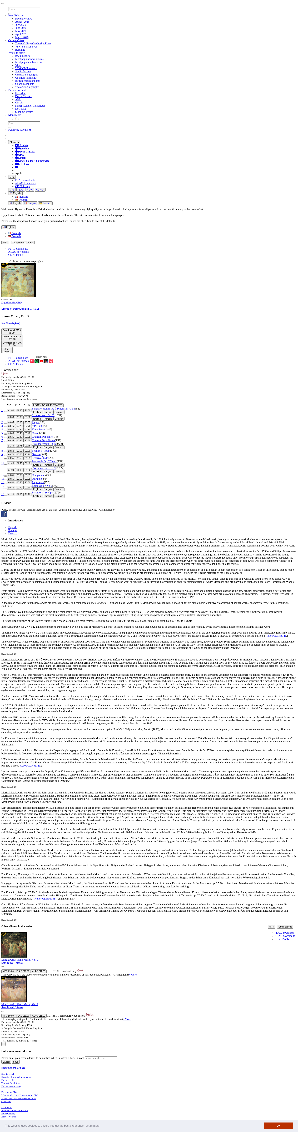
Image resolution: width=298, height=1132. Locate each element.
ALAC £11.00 (38, 971)
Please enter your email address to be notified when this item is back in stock (42, 1058)
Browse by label (17, 90)
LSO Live (20, 108)
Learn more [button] (93, 1125)
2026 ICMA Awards (26, 68)
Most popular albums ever (29, 62)
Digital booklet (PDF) (11, 302)
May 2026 (20, 31)
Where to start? (16, 52)
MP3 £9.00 (8, 971)
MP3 (12, 176)
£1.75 (11, 445)
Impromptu (38, 482)
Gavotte (36, 454)
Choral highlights (24, 83)
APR (18, 99)
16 (2, 494)
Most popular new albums (29, 59)
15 (2, 487)
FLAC (20, 189)
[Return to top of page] (13, 1067)
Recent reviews (23, 18)
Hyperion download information (16, 1077)
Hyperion (20, 93)
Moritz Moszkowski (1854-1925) (20, 308)
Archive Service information (14, 1110)
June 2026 (20, 27)
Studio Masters (23, 71)
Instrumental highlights (27, 80)
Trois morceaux (44, 443)
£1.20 (11, 494)
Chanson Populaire (42, 436)
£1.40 (11, 463)
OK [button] (278, 1125)
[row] (149, 954)
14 (2, 482)
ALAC (30, 189)
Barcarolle (44, 461)
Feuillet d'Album (41, 450)
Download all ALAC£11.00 (12, 344)
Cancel (6, 1061)
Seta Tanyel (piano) (10, 323)
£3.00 (11, 417)
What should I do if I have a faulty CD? (19, 1095)
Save (15, 1061)
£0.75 (11, 426)
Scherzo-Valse (43, 492)
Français (23, 196)
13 (2, 478)
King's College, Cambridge (30, 105)
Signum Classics (24, 111)
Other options (285, 926)
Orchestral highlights (26, 74)
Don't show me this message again (24, 261)
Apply (18, 173)
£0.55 (11, 458)
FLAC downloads (25, 180)
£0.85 (11, 475)
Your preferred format (22, 242)
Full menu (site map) (19, 129)
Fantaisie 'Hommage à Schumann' (53, 408)
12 (2, 475)
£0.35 (11, 437)
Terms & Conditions (10, 1083)
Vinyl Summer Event (26, 46)
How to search (7, 1074)
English (16, 203)
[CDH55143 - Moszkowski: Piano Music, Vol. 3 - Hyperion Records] (18, 296)
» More (133, 974)
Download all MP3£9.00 (12, 331)
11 (2, 463)
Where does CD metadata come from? (18, 1098)
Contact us (6, 1101)
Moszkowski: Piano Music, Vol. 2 (19, 959)
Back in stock (22, 55)
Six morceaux (43, 415)
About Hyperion (9, 1116)
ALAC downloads (25, 183)
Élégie (35, 422)
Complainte (38, 475)
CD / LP (40, 189)
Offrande (37, 478)
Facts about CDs (9, 1092)
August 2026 (22, 21)
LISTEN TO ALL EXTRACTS (47, 405)
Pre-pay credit (7, 1080)
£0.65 (11, 422)
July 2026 (20, 24)
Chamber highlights (26, 77)
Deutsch (23, 199)
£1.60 (11, 410)
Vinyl (18, 65)
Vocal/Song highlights (27, 86)
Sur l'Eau (37, 425)
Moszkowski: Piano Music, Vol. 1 (19, 1004)
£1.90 (11, 470)
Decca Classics (23, 96)
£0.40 (11, 433)
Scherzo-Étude (40, 457)
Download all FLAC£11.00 (12, 337)
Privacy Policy (8, 1113)
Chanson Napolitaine (43, 440)
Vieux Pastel (39, 429)
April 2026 (21, 34)
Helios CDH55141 (276, 635)
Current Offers (16, 40)
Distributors (6, 1107)
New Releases (16, 15)
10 (2, 457)
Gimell (19, 102)
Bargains (20, 49)
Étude (42, 485)
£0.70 (11, 454)
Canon (35, 433)
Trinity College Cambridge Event (33, 43)
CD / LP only (22, 186)
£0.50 (11, 429)
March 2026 (21, 37)
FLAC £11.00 (22, 971)
